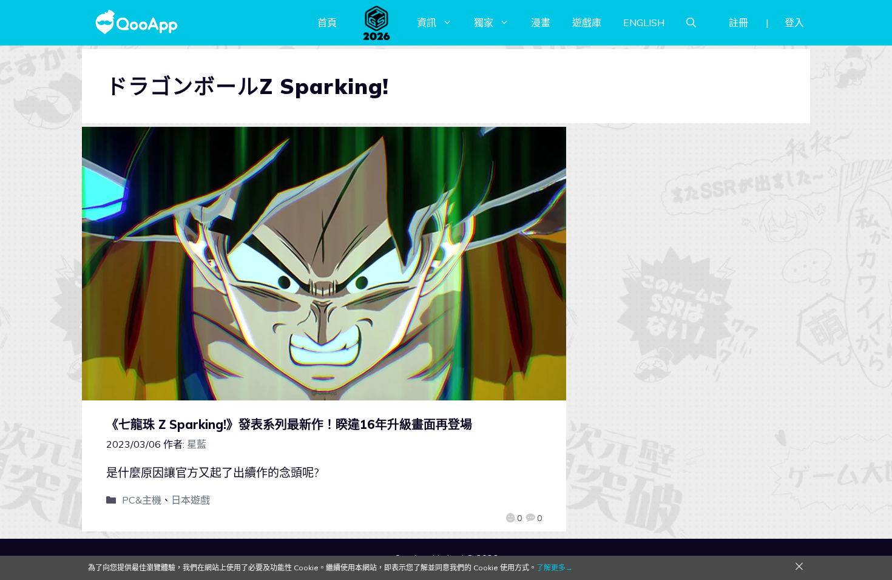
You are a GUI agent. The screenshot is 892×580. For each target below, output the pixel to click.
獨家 (483, 22)
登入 (794, 22)
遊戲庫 (586, 22)
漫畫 (540, 22)
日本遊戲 (190, 500)
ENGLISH (643, 22)
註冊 (738, 22)
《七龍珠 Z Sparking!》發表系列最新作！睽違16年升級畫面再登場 (289, 424)
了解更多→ (554, 567)
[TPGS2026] (377, 22)
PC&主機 (141, 500)
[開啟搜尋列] (691, 22)
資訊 (426, 22)
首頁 (327, 22)
